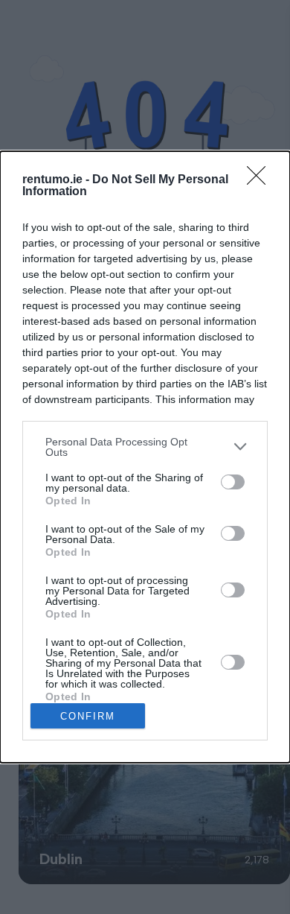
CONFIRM (87, 716)
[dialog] (145, 457)
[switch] (233, 482)
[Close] (261, 180)
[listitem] (145, 447)
